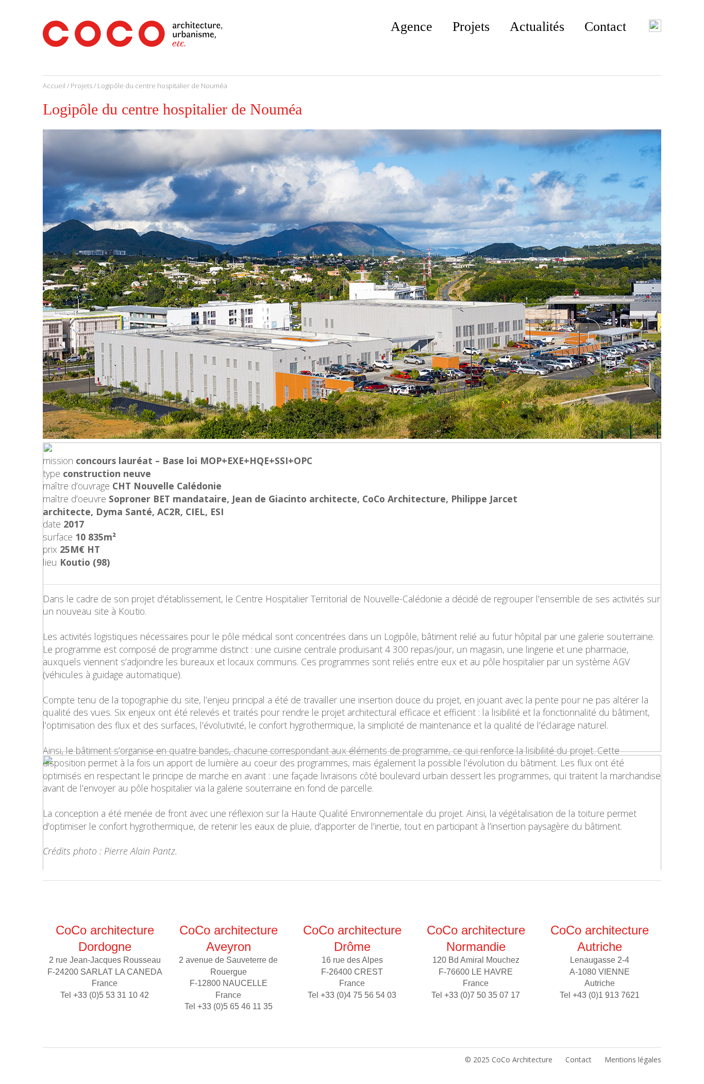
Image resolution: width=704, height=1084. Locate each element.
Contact (605, 26)
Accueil (54, 85)
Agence (411, 26)
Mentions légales (633, 1059)
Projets (471, 26)
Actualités (537, 26)
